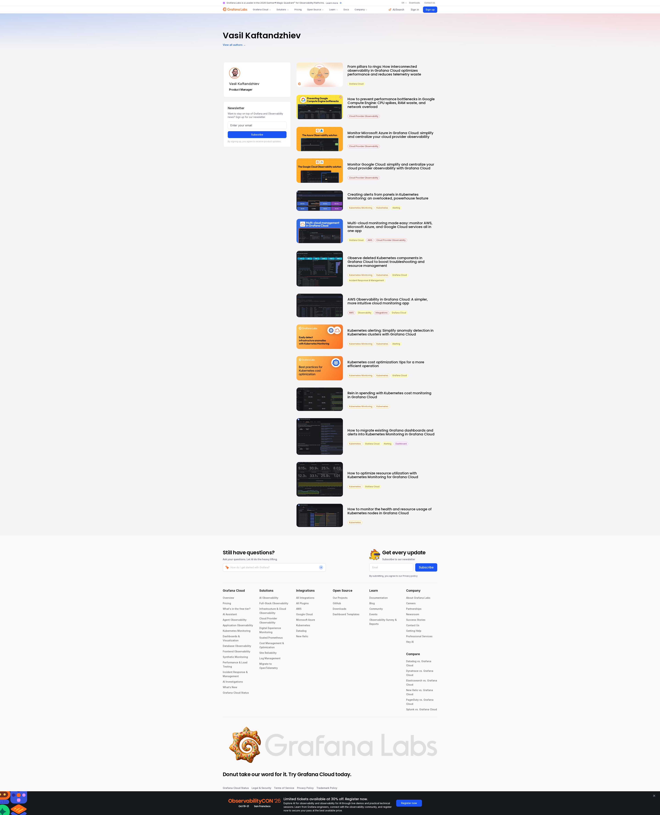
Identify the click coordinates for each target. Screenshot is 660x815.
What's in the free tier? (236, 608)
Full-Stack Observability (273, 603)
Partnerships (413, 608)
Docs (346, 9)
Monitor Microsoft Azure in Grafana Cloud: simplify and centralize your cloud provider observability (390, 135)
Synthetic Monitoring (235, 656)
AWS (298, 608)
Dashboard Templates (346, 614)
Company (360, 9)
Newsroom (412, 614)
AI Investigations (233, 681)
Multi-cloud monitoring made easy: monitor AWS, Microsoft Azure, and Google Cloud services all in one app (390, 227)
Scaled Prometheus (271, 637)
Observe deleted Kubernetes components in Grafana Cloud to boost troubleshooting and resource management (386, 262)
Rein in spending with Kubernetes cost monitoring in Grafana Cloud (389, 395)
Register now (409, 803)
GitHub (337, 603)
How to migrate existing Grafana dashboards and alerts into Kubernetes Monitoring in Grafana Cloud (391, 432)
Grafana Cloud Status (236, 692)
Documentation (378, 597)
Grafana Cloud (260, 9)
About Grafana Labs (418, 597)
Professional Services (419, 636)
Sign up (430, 9)
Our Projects (340, 597)
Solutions (281, 9)
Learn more (332, 3)
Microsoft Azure (305, 619)
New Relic (302, 636)
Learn (332, 9)
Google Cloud (304, 614)
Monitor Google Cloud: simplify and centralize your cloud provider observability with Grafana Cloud (391, 166)
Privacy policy (410, 575)
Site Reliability (268, 652)
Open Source (314, 9)
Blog (372, 603)
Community (376, 608)
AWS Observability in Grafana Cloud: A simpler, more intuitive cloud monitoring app (388, 301)
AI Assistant (230, 614)
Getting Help (413, 630)
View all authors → (234, 44)
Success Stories (415, 619)
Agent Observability (234, 619)
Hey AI (410, 641)
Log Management (269, 658)
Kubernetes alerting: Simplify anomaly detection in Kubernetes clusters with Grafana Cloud (390, 332)
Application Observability (238, 625)
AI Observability (268, 597)
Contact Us (412, 625)
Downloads (339, 608)
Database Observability (237, 645)
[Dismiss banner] (654, 796)
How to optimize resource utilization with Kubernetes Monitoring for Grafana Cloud (383, 475)
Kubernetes (303, 625)
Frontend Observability (236, 651)
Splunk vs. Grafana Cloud (421, 709)
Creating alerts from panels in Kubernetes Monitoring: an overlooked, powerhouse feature (388, 196)
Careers (411, 603)
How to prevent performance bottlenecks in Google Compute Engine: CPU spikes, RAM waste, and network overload (391, 103)
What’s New (230, 687)
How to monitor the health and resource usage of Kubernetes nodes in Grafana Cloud (390, 511)
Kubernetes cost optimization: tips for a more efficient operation (386, 364)
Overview (228, 597)
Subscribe (257, 134)
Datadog (301, 630)
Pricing (298, 9)
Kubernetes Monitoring (236, 630)
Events (373, 614)
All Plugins (302, 603)
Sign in (415, 9)
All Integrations (305, 597)
